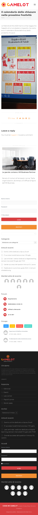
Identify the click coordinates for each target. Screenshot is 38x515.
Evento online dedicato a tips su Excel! (16, 252)
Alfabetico (28, 326)
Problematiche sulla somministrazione (20, 339)
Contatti (20, 506)
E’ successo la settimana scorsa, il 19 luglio (17, 255)
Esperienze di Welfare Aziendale (18, 331)
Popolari (19, 326)
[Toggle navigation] (35, 4)
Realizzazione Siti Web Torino (24, 512)
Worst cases (8, 403)
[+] (19, 158)
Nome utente (5, 199)
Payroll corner (9, 399)
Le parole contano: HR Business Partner (19, 172)
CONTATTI (3, 379)
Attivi (12, 326)
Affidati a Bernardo (14, 309)
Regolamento (12, 299)
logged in (14, 135)
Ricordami (5, 215)
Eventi (6, 392)
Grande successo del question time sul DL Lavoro (20, 264)
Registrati (19, 227)
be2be (14, 512)
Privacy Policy (26, 506)
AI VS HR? (11, 314)
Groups (4, 321)
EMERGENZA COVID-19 (15, 304)
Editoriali (7, 389)
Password (4, 207)
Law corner (8, 396)
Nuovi (6, 326)
